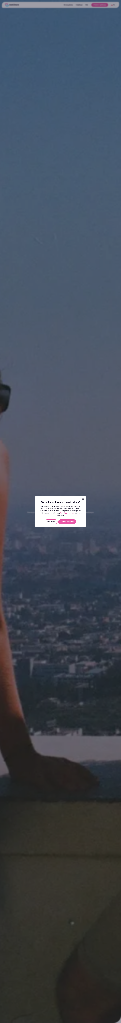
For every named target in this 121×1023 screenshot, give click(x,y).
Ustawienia (51, 522)
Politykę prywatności (67, 513)
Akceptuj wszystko (67, 522)
